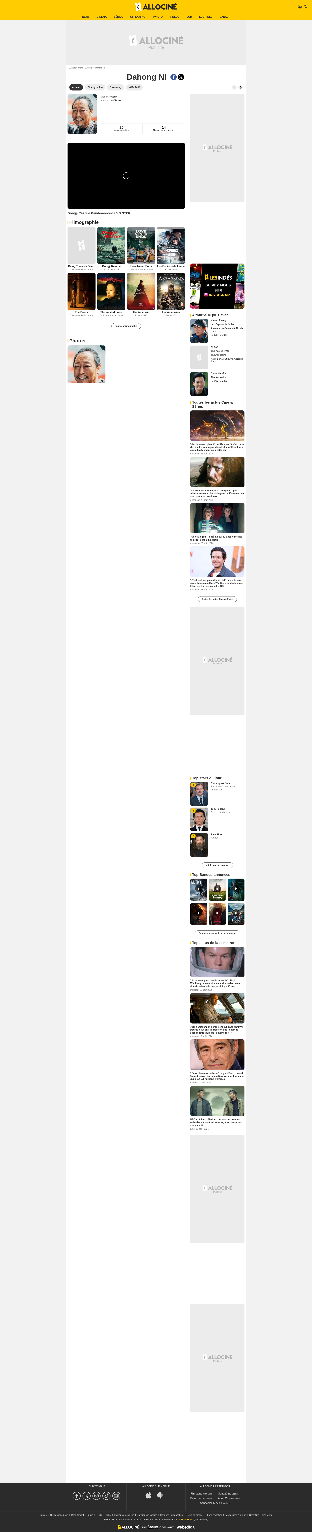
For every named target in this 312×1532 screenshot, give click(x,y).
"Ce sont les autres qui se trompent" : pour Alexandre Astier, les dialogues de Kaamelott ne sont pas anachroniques (217, 493)
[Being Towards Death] (82, 245)
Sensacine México (211, 1502)
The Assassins (171, 312)
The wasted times (111, 312)
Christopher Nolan (221, 783)
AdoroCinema (226, 1498)
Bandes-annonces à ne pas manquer (217, 933)
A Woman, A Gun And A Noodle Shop (227, 329)
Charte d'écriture (214, 1515)
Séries (118, 16)
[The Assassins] (171, 291)
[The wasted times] (111, 291)
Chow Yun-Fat (218, 373)
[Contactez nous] (117, 1496)
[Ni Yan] (199, 357)
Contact (43, 1515)
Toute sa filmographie (126, 326)
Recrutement (77, 1515)
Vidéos (174, 16)
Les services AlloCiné (235, 1515)
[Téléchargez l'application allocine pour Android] (161, 1494)
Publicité (91, 1515)
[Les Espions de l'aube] (171, 245)
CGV (108, 1515)
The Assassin (141, 312)
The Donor (81, 312)
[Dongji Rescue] (111, 245)
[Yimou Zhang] (199, 331)
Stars (80, 68)
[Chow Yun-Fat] (199, 384)
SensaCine (224, 1493)
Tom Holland (218, 809)
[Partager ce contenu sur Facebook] (173, 77)
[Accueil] (156, 6)
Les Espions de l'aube (171, 266)
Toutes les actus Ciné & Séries (217, 599)
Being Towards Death (81, 266)
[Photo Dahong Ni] (86, 364)
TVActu (158, 16)
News (86, 16)
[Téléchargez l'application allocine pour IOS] (150, 1494)
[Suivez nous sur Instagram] (97, 1496)
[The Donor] (82, 291)
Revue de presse (194, 1515)
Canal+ (225, 16)
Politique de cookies (124, 1515)
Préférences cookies (147, 1515)
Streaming (137, 16)
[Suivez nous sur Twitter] (87, 1496)
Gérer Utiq (254, 1515)
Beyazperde (197, 1498)
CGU (100, 1515)
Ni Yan (214, 347)
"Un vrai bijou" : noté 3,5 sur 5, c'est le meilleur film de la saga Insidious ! (216, 538)
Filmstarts (196, 1493)
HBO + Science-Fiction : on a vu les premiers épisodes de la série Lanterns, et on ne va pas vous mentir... (216, 1122)
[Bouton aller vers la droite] (240, 87)
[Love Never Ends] (141, 245)
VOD (189, 16)
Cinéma (102, 16)
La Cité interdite (219, 335)
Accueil (72, 68)
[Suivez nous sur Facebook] (77, 1496)
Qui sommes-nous (59, 1515)
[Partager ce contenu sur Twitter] (181, 77)
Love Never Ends (141, 266)
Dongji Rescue (111, 266)
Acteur (113, 96)
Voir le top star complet (217, 865)
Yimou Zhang (218, 320)
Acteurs (88, 68)
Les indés (205, 16)
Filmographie (84, 222)
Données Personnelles (171, 1515)
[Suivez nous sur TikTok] (107, 1496)
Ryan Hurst (217, 834)
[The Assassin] (141, 291)
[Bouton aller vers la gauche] (234, 87)
